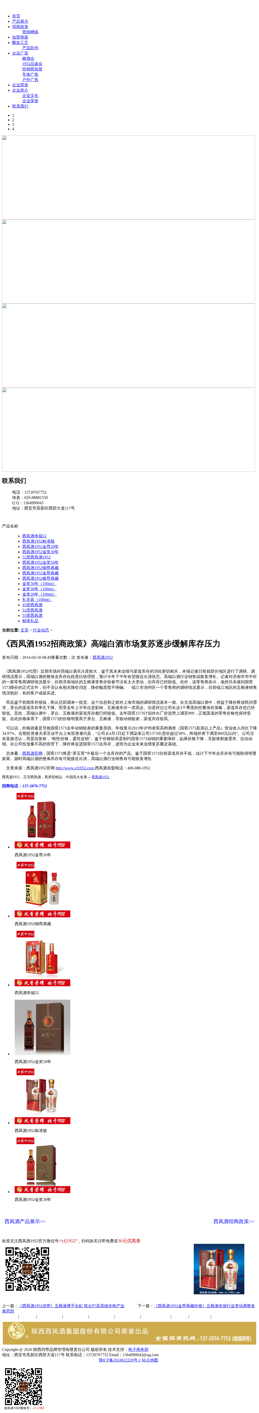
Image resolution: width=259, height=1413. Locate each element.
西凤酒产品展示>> (25, 1221)
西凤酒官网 (213, 7)
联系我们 (20, 106)
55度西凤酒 (32, 615)
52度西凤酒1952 (36, 557)
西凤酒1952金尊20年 (40, 546)
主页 (24, 630)
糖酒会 (28, 58)
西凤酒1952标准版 (38, 541)
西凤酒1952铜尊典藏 (40, 568)
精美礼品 (30, 621)
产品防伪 (30, 48)
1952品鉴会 (32, 64)
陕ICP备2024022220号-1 (120, 1360)
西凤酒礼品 (74, 1316)
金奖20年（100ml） (39, 594)
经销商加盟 (32, 69)
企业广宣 (20, 53)
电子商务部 (138, 1349)
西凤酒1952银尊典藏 (40, 578)
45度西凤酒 (32, 605)
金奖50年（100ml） (39, 584)
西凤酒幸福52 (34, 536)
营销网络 (30, 32)
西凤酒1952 (103, 657)
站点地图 (150, 1360)
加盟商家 (20, 37)
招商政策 (20, 26)
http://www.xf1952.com (75, 768)
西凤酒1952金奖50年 (40, 562)
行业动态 (41, 630)
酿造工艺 (20, 42)
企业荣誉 (20, 85)
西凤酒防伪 (156, 1316)
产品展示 (20, 21)
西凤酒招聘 (200, 1316)
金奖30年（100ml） (39, 589)
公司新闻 (10, 1316)
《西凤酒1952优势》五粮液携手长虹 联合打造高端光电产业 (71, 1306)
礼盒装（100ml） (37, 599)
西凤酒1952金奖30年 (40, 552)
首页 (16, 16)
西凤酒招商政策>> (233, 1221)
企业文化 (30, 95)
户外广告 (30, 80)
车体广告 (30, 74)
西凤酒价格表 (240, 7)
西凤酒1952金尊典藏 (40, 573)
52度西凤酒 (32, 610)
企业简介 (20, 90)
